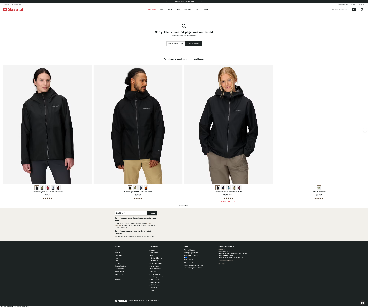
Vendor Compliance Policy (193, 268)
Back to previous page (175, 44)
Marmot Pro (119, 274)
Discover (205, 9)
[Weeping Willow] (234, 187)
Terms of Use (188, 260)
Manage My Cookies (191, 253)
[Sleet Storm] (53, 187)
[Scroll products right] (365, 130)
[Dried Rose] (47, 187)
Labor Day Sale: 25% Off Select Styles (184, 1)
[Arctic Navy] (223, 187)
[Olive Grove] (42, 187)
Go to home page (193, 44)
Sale (197, 9)
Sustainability (119, 269)
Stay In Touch (154, 266)
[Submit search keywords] (354, 9)
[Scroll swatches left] (33, 187)
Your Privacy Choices (191, 255)
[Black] (36, 187)
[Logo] (13, 9)
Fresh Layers (152, 9)
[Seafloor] (228, 187)
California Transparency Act (193, 265)
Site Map (118, 279)
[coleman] (6, 4)
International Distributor (226, 261)
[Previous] (166, 1)
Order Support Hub (156, 263)
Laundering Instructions (158, 277)
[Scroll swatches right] (62, 187)
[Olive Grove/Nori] (319, 187)
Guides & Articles (120, 266)
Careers (117, 277)
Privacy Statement (190, 250)
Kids (178, 9)
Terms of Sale (188, 262)
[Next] (201, 1)
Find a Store (222, 264)
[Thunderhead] (140, 187)
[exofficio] (16, 4)
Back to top (183, 205)
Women (170, 9)
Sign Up (152, 213)
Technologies (119, 271)
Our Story (118, 263)
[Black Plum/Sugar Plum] (239, 187)
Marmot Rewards (155, 269)
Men (161, 9)
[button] (362, 303)
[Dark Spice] (146, 187)
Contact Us (222, 249)
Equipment (187, 9)
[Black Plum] (58, 187)
